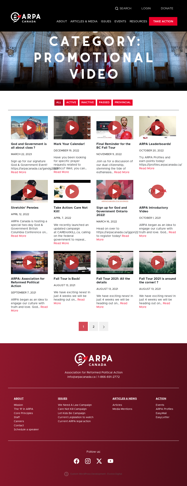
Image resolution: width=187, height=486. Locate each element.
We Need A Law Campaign (75, 405)
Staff (17, 417)
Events (120, 21)
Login (146, 8)
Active (71, 102)
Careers (19, 421)
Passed (104, 102)
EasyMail (161, 413)
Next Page (103, 326)
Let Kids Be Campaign (71, 413)
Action (161, 398)
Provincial (123, 102)
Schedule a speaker (26, 429)
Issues (106, 21)
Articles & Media (84, 21)
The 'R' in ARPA (23, 409)
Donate (167, 8)
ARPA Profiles (164, 409)
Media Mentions (122, 409)
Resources (138, 21)
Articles (117, 405)
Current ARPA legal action (74, 421)
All (58, 102)
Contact (19, 425)
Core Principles (23, 413)
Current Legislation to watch (76, 417)
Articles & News (124, 398)
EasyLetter (162, 417)
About (61, 21)
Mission (18, 405)
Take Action (163, 21)
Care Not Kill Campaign (72, 409)
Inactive (87, 102)
